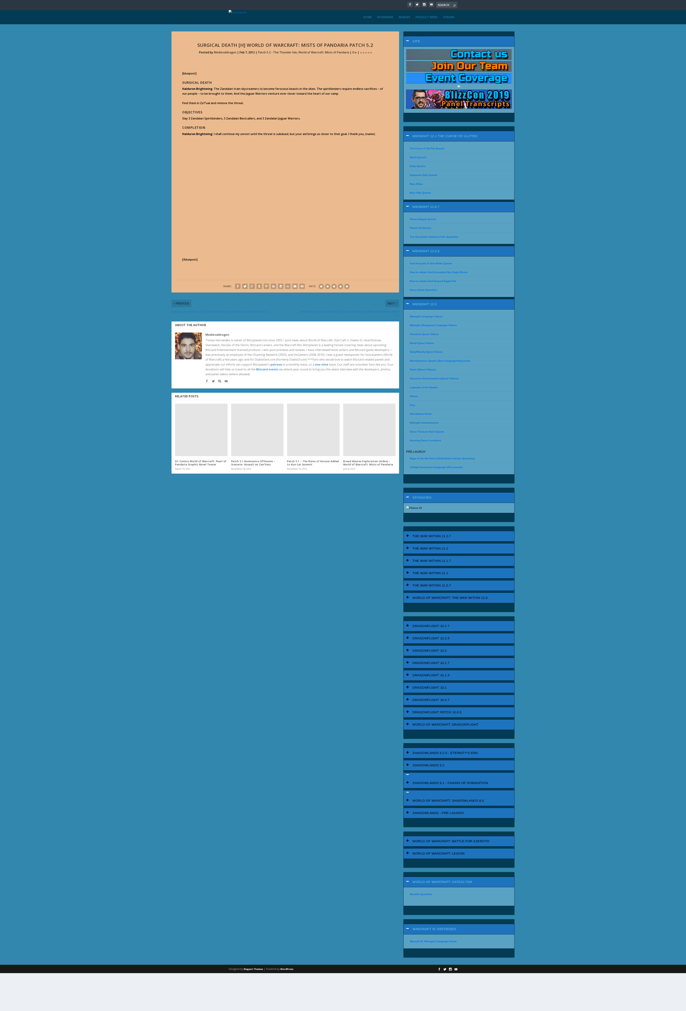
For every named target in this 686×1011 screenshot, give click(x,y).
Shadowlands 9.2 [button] (428, 765)
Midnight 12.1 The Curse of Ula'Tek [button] (444, 136)
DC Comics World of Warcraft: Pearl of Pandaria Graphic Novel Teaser (201, 463)
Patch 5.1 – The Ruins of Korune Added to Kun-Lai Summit (313, 463)
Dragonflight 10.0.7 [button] (431, 700)
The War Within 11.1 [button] (430, 573)
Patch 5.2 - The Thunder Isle (277, 52)
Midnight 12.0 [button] (424, 304)
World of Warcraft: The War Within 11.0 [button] (450, 598)
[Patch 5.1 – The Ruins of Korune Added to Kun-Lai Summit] (313, 430)
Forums (449, 17)
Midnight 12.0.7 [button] (426, 207)
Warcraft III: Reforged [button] (434, 929)
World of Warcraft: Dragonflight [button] (445, 724)
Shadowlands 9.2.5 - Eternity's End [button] (445, 753)
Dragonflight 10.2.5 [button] (431, 638)
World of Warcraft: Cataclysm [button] (442, 882)
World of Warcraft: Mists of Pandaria (323, 52)
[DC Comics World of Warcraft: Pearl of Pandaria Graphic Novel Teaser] (201, 430)
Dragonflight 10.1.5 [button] (431, 675)
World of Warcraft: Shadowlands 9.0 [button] (448, 800)
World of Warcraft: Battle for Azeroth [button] (450, 841)
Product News (427, 17)
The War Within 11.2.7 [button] (431, 536)
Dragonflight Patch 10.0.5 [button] (437, 712)
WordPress (286, 969)
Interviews (385, 17)
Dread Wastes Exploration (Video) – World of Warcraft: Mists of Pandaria (368, 463)
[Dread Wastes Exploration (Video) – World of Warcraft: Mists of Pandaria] (369, 430)
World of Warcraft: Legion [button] (438, 853)
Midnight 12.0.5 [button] (426, 251)
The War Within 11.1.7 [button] (431, 561)
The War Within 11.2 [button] (430, 548)
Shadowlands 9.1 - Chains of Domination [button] (450, 783)
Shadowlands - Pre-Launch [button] (438, 813)
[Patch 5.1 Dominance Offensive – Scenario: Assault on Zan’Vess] (257, 430)
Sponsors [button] (421, 497)
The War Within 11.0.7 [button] (431, 585)
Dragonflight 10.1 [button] (429, 687)
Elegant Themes (253, 969)
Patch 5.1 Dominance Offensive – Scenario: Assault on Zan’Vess (253, 463)
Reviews (404, 17)
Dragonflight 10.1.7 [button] (431, 663)
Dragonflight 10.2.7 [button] (431, 626)
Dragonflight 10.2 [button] (429, 650)
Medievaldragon (225, 52)
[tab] (459, 41)
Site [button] (416, 41)
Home (367, 17)
